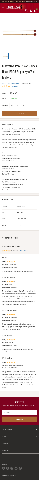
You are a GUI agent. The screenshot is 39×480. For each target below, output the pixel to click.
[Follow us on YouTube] (16, 468)
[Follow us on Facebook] (3, 468)
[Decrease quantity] (12, 105)
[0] (35, 10)
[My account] (31, 10)
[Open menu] (3, 7)
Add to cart (19, 114)
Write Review (24, 251)
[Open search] (26, 10)
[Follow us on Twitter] (7, 468)
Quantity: (5, 105)
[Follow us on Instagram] (11, 468)
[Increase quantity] (23, 105)
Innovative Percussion (10, 83)
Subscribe (19, 419)
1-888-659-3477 (31, 1)
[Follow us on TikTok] (20, 468)
